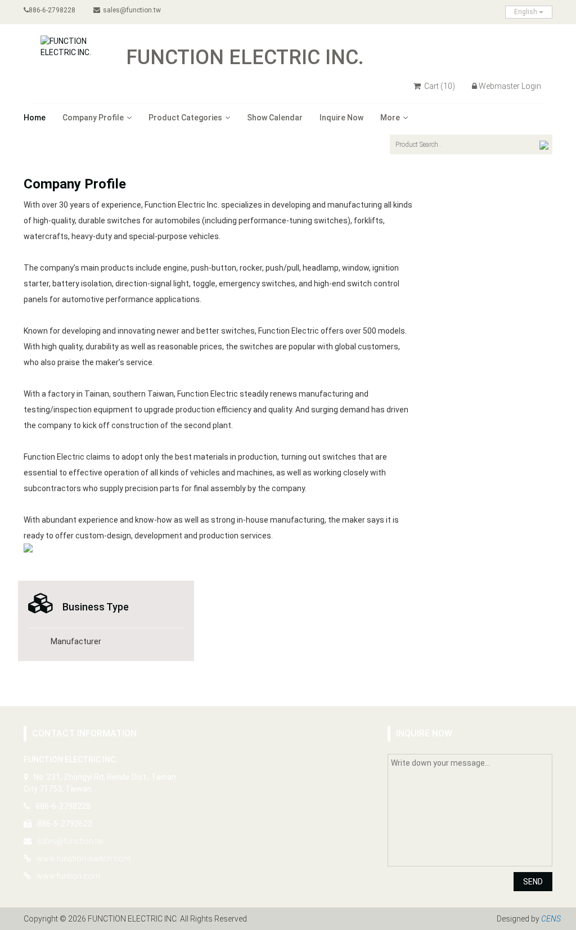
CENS (551, 918)
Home (35, 117)
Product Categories (185, 117)
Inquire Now (341, 117)
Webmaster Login (510, 86)
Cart (438, 86)
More (390, 117)
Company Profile (93, 117)
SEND (533, 881)
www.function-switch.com (83, 858)
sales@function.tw (132, 10)
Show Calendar (275, 117)
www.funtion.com (68, 875)
